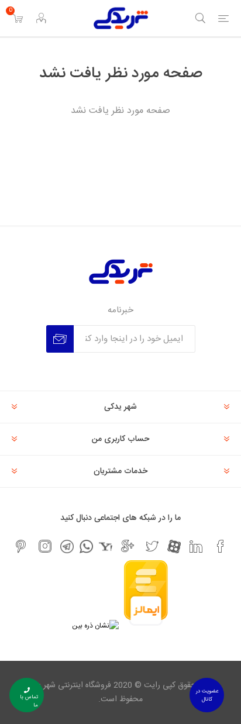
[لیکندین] (196, 546)
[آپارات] (174, 546)
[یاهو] (105, 546)
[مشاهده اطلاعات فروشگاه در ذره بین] (95, 626)
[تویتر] (152, 546)
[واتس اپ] (86, 546)
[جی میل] (127, 546)
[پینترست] (20, 546)
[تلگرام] (67, 546)
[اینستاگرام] (45, 546)
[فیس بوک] (220, 546)
